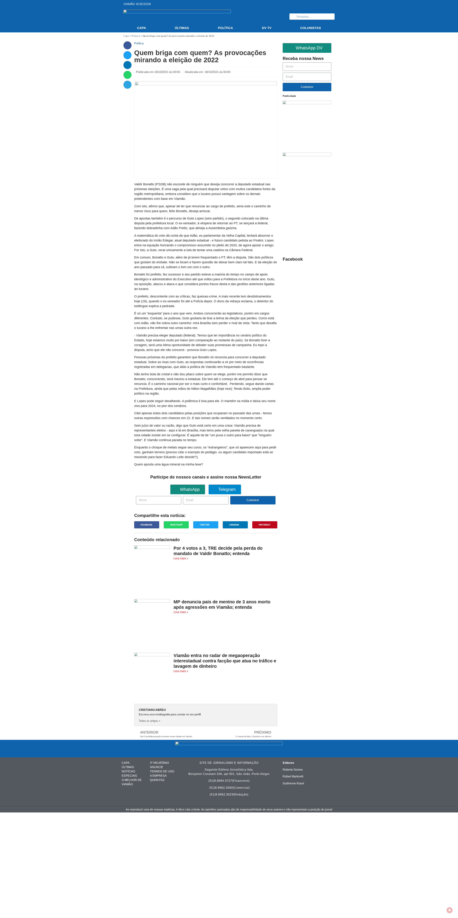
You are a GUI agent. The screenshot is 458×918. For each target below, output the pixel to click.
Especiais (129, 775)
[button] (127, 45)
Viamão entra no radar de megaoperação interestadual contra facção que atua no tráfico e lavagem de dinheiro (225, 661)
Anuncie (156, 767)
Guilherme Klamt (293, 783)
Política (225, 28)
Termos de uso (162, 771)
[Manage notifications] (449, 910)
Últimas (182, 28)
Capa (141, 28)
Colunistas (310, 28)
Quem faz (157, 780)
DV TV (266, 28)
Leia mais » (181, 558)
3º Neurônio (159, 762)
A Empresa (158, 775)
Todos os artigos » (149, 720)
